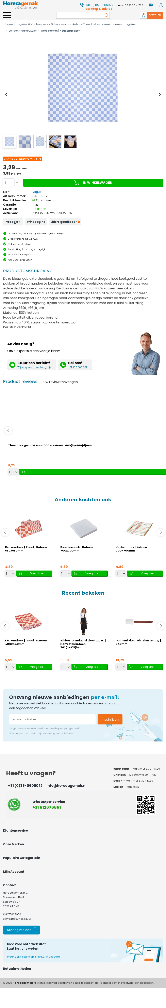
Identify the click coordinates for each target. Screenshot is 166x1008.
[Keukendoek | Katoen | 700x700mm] (139, 528)
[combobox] (8, 183)
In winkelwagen (97, 182)
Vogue (37, 192)
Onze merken (13, 844)
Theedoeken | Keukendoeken (102, 24)
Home (9, 24)
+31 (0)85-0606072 (25, 785)
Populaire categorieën (21, 858)
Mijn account (13, 871)
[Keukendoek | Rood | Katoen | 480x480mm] (28, 621)
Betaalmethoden (17, 968)
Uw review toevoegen (60, 382)
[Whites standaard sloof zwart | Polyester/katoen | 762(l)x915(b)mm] (84, 621)
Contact (10, 885)
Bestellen (155, 15)
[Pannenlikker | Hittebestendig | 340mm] (139, 621)
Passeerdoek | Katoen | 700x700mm (77, 549)
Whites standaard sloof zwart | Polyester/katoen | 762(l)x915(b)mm (83, 644)
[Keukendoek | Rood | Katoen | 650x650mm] (28, 528)
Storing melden (21, 929)
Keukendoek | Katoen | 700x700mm (132, 549)
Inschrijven (110, 719)
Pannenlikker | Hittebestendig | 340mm (138, 642)
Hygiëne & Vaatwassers (32, 24)
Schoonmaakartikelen (65, 24)
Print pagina (36, 222)
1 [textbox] (5, 182)
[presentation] (6, 94)
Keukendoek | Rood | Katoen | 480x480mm (26, 642)
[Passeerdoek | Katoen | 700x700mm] (84, 528)
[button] (9, 141)
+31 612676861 (46, 807)
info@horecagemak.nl (66, 785)
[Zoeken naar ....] (105, 15)
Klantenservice (15, 830)
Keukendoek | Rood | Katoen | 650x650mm (26, 549)
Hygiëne (130, 24)
